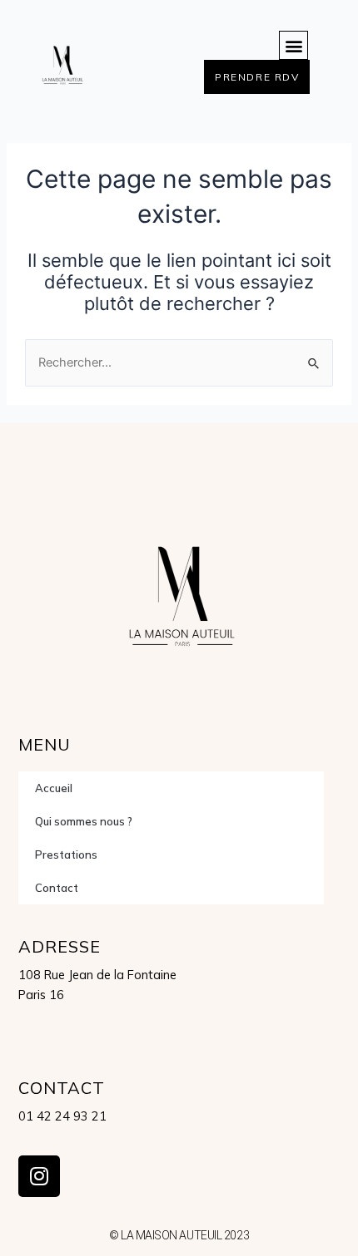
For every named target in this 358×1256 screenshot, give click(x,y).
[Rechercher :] (179, 362)
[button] (293, 45)
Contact (56, 887)
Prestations (66, 854)
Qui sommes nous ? (83, 821)
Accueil (53, 788)
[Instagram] (39, 1176)
